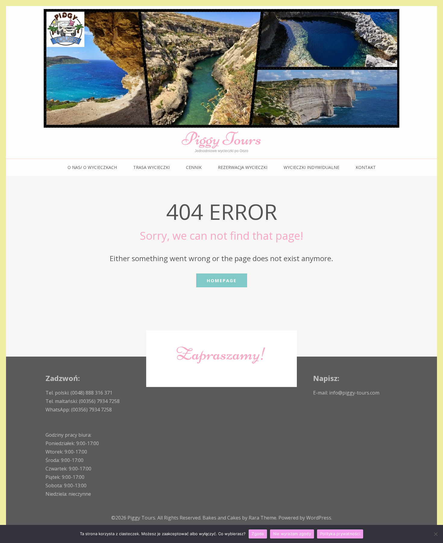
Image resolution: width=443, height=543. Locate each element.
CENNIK (194, 167)
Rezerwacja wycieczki (242, 167)
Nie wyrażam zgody (292, 533)
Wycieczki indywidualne (311, 167)
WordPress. (319, 517)
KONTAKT (366, 167)
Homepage (222, 280)
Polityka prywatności (340, 533)
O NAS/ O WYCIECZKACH (92, 167)
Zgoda (258, 533)
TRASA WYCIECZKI (151, 167)
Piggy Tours (221, 139)
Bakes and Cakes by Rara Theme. (240, 517)
